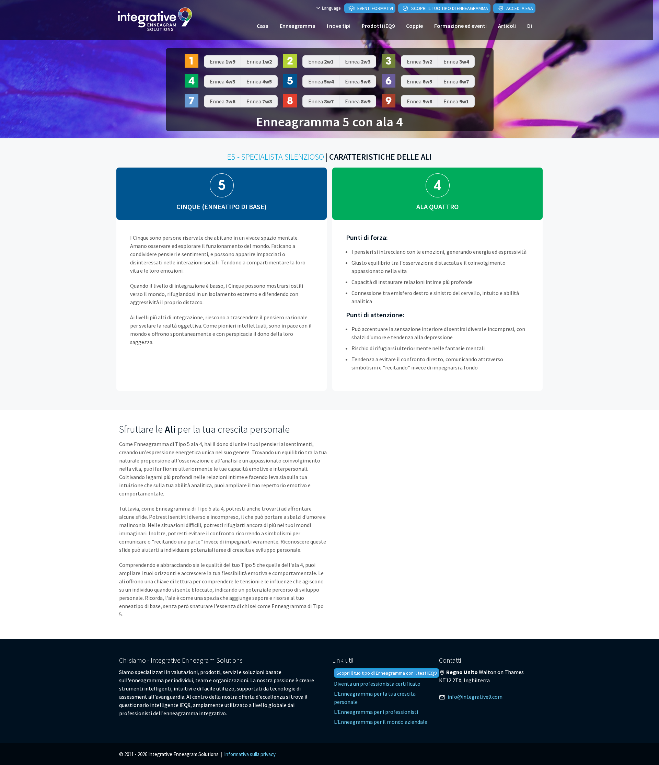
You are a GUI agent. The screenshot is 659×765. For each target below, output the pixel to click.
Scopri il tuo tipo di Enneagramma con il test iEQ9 (386, 673)
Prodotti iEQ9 (378, 25)
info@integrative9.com (475, 696)
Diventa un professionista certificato (377, 683)
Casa (262, 25)
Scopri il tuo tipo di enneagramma (449, 8)
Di (529, 25)
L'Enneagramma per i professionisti (376, 711)
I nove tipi (338, 25)
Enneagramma (297, 25)
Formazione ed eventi (460, 25)
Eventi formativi (374, 8)
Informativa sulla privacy (250, 754)
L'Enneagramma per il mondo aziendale (380, 721)
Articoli (507, 25)
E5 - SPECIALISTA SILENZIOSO (275, 156)
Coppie (414, 25)
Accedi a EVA (519, 8)
